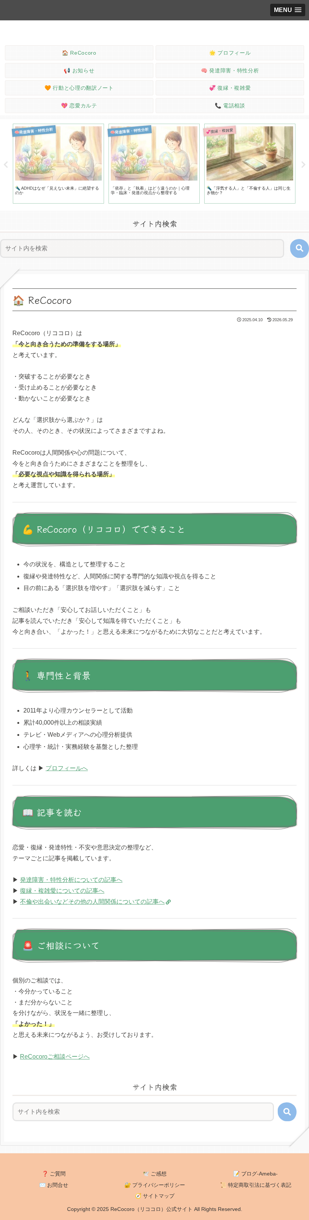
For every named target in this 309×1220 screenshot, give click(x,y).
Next (303, 165)
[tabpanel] (58, 164)
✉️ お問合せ (53, 1185)
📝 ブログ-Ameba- (255, 1174)
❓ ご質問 (54, 1174)
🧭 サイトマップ (154, 1196)
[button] (299, 248)
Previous (5, 165)
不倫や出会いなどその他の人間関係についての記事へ (92, 901)
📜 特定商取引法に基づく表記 (255, 1185)
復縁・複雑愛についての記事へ (62, 890)
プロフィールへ (67, 768)
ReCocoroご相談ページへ (55, 1056)
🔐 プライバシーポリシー (154, 1185)
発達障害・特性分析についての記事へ (71, 880)
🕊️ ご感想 (155, 1174)
